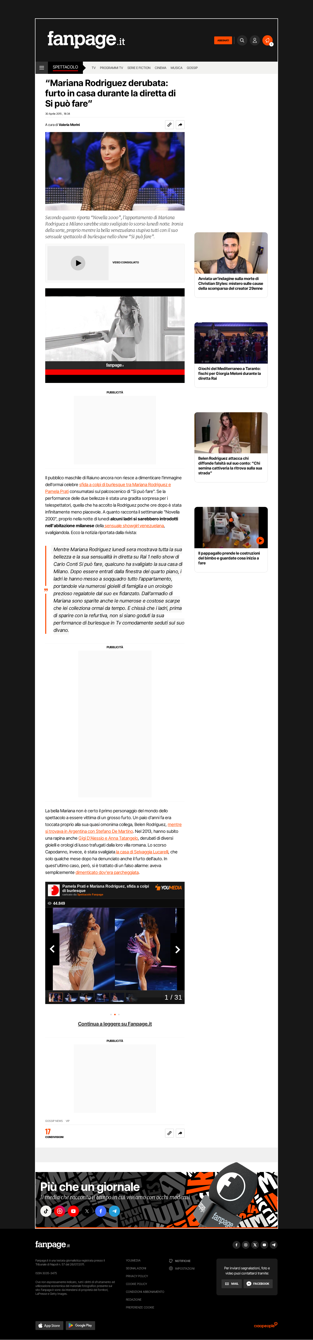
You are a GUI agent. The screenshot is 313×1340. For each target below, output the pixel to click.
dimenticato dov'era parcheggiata (107, 872)
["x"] (87, 1211)
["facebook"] (100, 1211)
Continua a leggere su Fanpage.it (115, 1024)
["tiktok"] (46, 1211)
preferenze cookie (140, 1307)
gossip (192, 68)
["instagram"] (59, 1211)
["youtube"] (73, 1211)
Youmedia (133, 1260)
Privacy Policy (137, 1276)
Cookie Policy (136, 1284)
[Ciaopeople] (266, 1327)
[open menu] (41, 68)
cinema (160, 68)
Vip (67, 1121)
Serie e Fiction (138, 68)
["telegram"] (114, 1211)
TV (94, 68)
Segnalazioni (136, 1268)
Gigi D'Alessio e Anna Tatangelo (108, 838)
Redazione (134, 1299)
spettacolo (65, 67)
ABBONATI (223, 40)
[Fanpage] (52, 1245)
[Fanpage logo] (80, 40)
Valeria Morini (69, 125)
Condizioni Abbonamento (145, 1292)
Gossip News (54, 1121)
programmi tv (111, 68)
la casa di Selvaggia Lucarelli (141, 851)
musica (176, 68)
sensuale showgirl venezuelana (134, 525)
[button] (180, 124)
